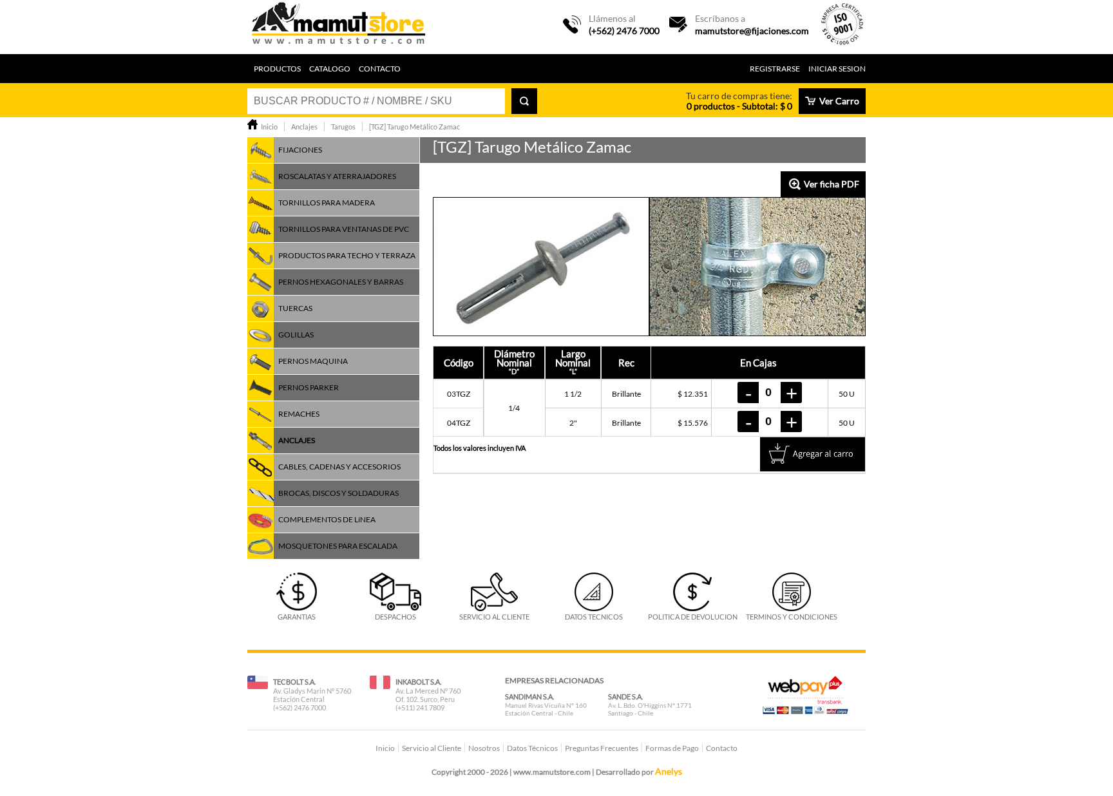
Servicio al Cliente (431, 748)
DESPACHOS (395, 616)
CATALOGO (329, 68)
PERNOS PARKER (308, 387)
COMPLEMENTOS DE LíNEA (327, 519)
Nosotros (484, 748)
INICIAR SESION (837, 68)
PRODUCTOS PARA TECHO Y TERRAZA (346, 255)
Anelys (668, 771)
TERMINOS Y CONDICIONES (791, 616)
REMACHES (298, 414)
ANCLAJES (296, 440)
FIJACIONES (300, 150)
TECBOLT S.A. (294, 682)
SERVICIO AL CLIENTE (494, 616)
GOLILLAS (296, 334)
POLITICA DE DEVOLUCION (692, 616)
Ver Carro (839, 100)
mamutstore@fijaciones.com (752, 30)
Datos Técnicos (532, 748)
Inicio (385, 748)
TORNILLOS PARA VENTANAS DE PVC (343, 229)
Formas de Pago (672, 748)
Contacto (380, 68)
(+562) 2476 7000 (624, 30)
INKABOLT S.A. (418, 682)
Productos (277, 68)
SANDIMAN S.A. (529, 696)
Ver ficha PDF (831, 183)
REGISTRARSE (775, 68)
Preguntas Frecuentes (601, 748)
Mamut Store (339, 27)
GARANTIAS (297, 616)
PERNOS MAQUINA (313, 361)
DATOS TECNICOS (594, 616)
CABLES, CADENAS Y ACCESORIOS (339, 466)
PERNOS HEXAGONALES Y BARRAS (340, 282)
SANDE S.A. (625, 696)
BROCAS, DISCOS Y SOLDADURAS (338, 493)
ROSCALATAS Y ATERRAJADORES (337, 176)
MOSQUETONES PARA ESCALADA (337, 546)
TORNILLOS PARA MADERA (326, 202)
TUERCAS (295, 308)
